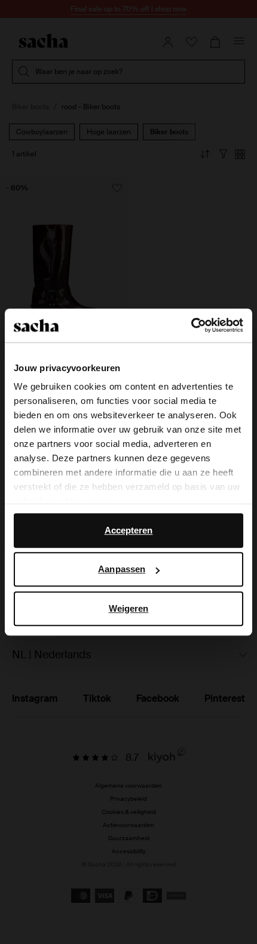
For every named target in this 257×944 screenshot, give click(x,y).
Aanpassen (121, 569)
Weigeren (129, 608)
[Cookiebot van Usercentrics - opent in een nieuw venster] (191, 325)
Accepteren (129, 530)
